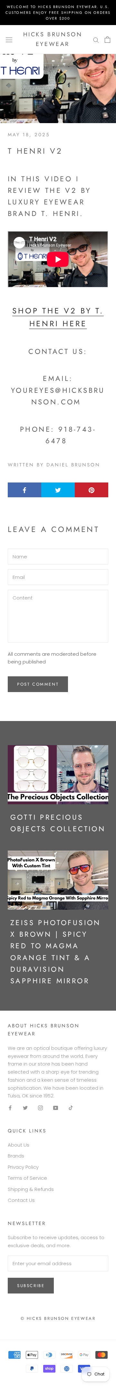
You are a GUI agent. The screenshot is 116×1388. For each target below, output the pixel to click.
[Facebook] (10, 1108)
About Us (18, 1144)
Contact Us (21, 1200)
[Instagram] (40, 1108)
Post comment (38, 684)
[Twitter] (25, 1108)
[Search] (96, 39)
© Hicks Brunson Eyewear (58, 1318)
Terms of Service (27, 1178)
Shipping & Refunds (31, 1189)
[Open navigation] (9, 39)
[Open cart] (107, 39)
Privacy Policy (23, 1167)
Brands (16, 1155)
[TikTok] (70, 1108)
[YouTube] (55, 1108)
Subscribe (30, 1286)
